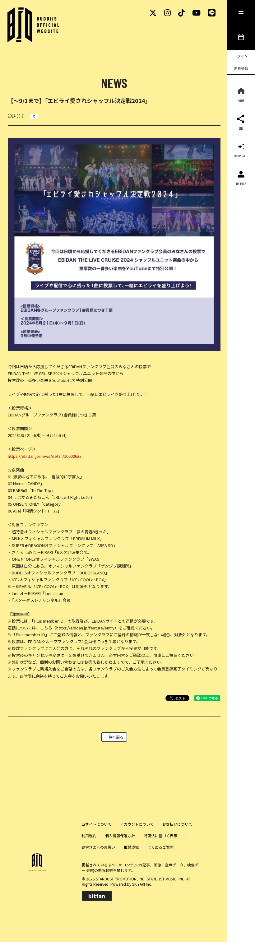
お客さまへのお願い (98, 847)
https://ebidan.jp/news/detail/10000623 (44, 456)
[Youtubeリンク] (196, 12)
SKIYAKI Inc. (142, 884)
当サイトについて (96, 824)
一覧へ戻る (114, 737)
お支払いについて (177, 824)
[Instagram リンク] (167, 12)
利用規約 (88, 835)
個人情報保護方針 (120, 835)
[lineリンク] (212, 12)
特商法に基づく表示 (160, 835)
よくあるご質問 (160, 847)
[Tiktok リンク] (181, 12)
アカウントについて (137, 824)
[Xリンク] (153, 12)
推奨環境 (131, 847)
